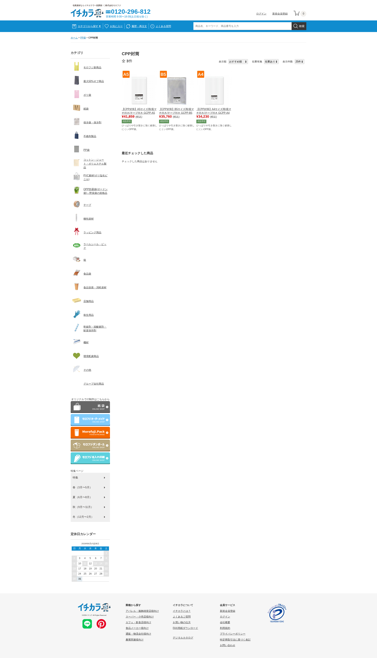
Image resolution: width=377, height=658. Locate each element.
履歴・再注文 (139, 26)
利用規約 (225, 628)
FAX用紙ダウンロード (185, 628)
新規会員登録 (280, 13)
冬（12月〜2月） (83, 516)
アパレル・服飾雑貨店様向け (142, 610)
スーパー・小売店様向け (140, 616)
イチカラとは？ (182, 610)
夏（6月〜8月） (82, 497)
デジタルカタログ (183, 637)
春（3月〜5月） (82, 487)
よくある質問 (163, 26)
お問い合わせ (227, 645)
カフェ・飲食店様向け (138, 622)
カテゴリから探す (89, 26)
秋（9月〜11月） (83, 507)
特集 (75, 477)
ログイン (261, 13)
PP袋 (83, 37)
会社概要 (225, 622)
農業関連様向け (135, 639)
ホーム (74, 37)
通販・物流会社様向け (138, 633)
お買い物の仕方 (182, 622)
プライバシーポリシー (232, 633)
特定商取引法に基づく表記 (235, 639)
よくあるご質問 (182, 616)
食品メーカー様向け (137, 628)
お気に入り (116, 26)
